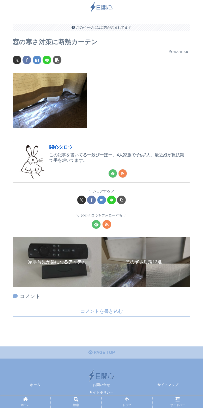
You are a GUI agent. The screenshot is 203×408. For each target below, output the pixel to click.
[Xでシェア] (17, 60)
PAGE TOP (104, 352)
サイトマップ (167, 385)
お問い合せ (101, 385)
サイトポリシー (101, 392)
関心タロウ (61, 147)
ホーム (35, 385)
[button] (57, 60)
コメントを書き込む (101, 311)
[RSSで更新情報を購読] (122, 173)
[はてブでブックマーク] (37, 60)
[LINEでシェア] (47, 60)
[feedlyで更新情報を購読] (112, 173)
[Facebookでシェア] (27, 60)
